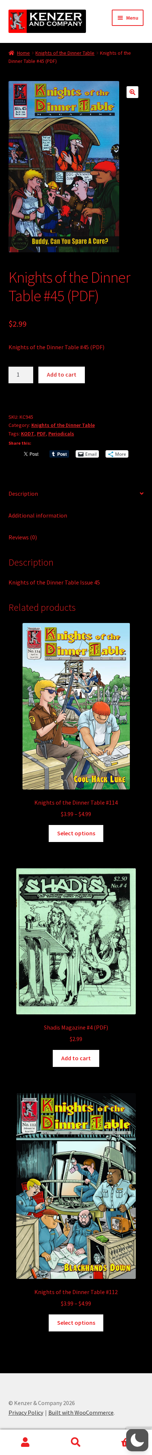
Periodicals (61, 433)
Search (76, 1442)
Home (23, 53)
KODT (27, 433)
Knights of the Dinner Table (64, 53)
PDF (41, 433)
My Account (25, 1442)
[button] (132, 92)
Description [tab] (23, 493)
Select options (76, 833)
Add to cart (61, 374)
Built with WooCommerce (81, 1412)
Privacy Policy (25, 1412)
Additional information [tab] (37, 515)
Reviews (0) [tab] (22, 537)
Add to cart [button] (76, 1058)
